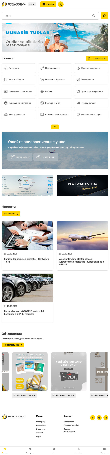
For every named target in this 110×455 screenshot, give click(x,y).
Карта (38, 436)
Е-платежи (40, 429)
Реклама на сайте (71, 425)
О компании (69, 421)
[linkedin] (105, 417)
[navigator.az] (14, 417)
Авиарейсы (41, 425)
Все (55, 127)
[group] (30, 376)
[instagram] (99, 417)
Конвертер (40, 421)
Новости (39, 433)
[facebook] (92, 417)
